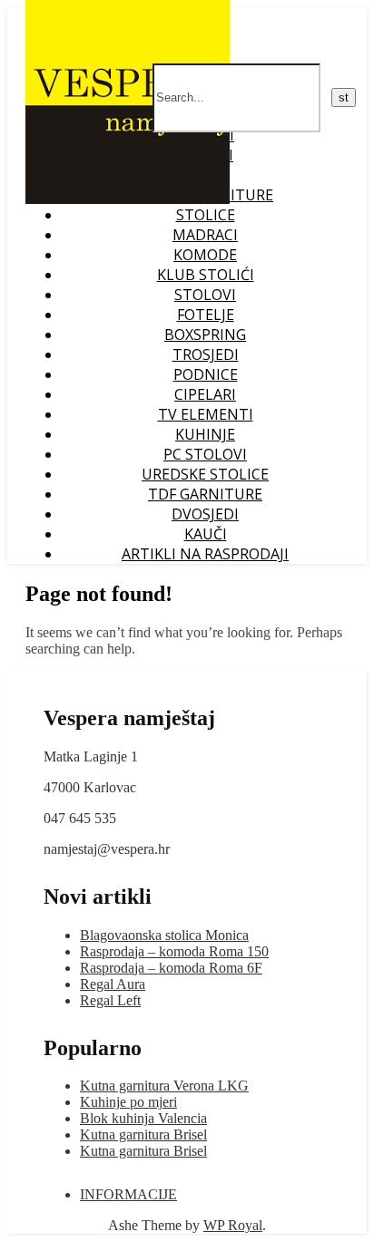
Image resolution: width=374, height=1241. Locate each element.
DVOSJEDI (205, 514)
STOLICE (205, 215)
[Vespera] (127, 199)
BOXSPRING (205, 334)
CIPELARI (205, 394)
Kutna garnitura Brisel (143, 1134)
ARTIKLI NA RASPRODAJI (205, 554)
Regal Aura (112, 984)
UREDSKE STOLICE (205, 474)
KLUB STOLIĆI (205, 275)
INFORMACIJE (128, 1194)
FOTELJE (205, 315)
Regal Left (110, 1000)
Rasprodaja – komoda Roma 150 (174, 951)
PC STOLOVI (205, 454)
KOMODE (205, 255)
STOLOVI (205, 295)
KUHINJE (205, 434)
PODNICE (205, 374)
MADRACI (205, 235)
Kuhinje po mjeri (128, 1102)
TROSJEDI (205, 354)
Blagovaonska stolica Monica (164, 935)
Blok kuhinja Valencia (143, 1118)
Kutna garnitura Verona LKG (164, 1085)
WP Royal (232, 1225)
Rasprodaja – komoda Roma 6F (171, 967)
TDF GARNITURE (205, 494)
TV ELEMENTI (205, 414)
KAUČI (205, 534)
